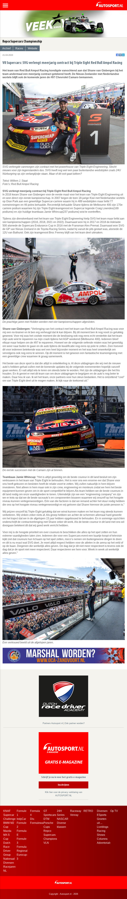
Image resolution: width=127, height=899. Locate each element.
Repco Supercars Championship (52, 834)
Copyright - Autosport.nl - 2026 (63, 894)
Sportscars (49, 814)
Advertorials (104, 842)
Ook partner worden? (75, 723)
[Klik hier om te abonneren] (63, 753)
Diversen (102, 811)
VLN (46, 842)
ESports (101, 814)
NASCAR (62, 818)
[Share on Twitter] (120, 54)
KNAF (7, 811)
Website (32, 48)
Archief (6, 48)
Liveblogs (102, 826)
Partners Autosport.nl (53, 723)
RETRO (88, 811)
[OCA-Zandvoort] (64, 655)
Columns (102, 838)
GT (45, 811)
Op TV (114, 811)
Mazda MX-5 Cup (7, 834)
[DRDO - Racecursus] (63, 696)
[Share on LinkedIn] (123, 54)
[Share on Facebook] (117, 54)
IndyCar (21, 818)
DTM (46, 818)
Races (19, 48)
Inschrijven (63, 785)
